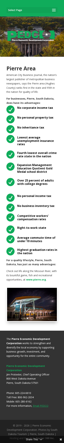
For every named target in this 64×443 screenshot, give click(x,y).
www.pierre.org (36, 279)
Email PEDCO (40, 405)
